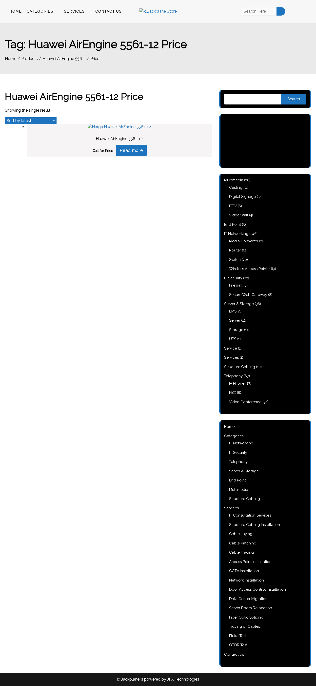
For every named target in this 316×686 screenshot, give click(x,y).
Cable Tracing (241, 552)
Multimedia (238, 489)
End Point (237, 480)
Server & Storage (244, 471)
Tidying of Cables (244, 626)
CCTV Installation (244, 571)
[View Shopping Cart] (307, 11)
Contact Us (108, 11)
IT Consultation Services (250, 515)
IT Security (238, 452)
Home (15, 11)
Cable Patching (242, 543)
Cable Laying (240, 534)
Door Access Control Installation (257, 589)
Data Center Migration (248, 599)
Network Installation (246, 580)
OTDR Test (238, 645)
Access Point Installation (250, 562)
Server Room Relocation (250, 608)
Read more (131, 150)
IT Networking (241, 443)
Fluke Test (237, 636)
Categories (40, 11)
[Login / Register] (296, 11)
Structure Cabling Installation (254, 524)
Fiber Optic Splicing (246, 617)
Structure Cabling (244, 499)
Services (74, 11)
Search (293, 99)
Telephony (238, 461)
